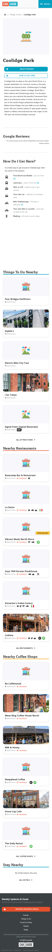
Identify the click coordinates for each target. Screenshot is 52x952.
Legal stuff (17, 950)
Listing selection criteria (31, 950)
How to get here (27, 76)
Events (26, 915)
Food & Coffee (26, 922)
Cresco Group (31, 937)
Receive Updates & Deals (26, 909)
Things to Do (26, 919)
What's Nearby (27, 69)
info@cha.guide (26, 940)
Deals (26, 930)
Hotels (26, 926)
